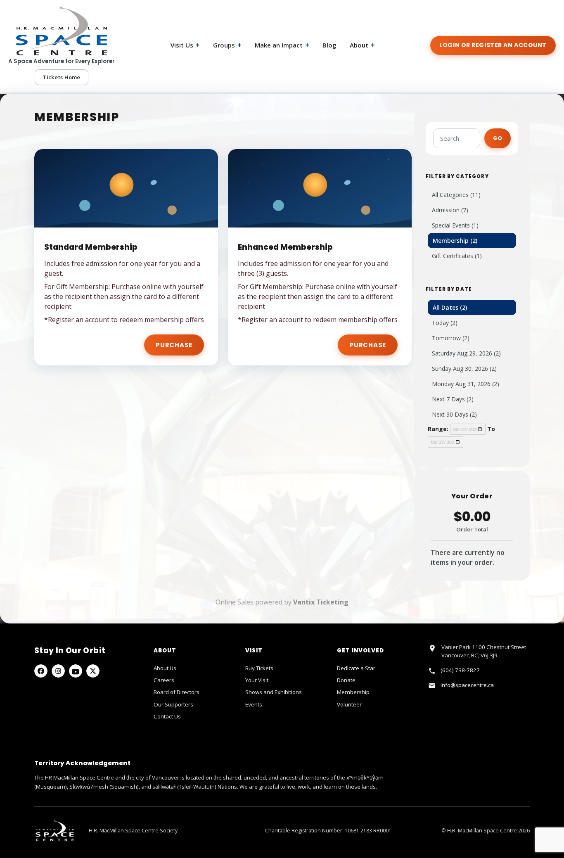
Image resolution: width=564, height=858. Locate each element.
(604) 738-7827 (460, 670)
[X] (93, 671)
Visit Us (185, 45)
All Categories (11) (456, 195)
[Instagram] (58, 671)
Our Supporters (173, 704)
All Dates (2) (450, 307)
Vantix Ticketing (320, 602)
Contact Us (167, 716)
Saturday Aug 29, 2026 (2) (466, 353)
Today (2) (444, 323)
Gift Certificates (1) (457, 256)
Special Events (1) (455, 225)
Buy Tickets (259, 668)
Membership (353, 692)
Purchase (174, 345)
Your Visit (256, 680)
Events (253, 704)
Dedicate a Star (356, 668)
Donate (346, 680)
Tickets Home (61, 77)
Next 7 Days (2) (453, 399)
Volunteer (349, 704)
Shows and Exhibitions (273, 692)
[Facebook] (40, 671)
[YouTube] (75, 671)
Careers (164, 680)
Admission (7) (450, 210)
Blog (329, 45)
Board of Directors (176, 692)
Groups (227, 45)
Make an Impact (282, 45)
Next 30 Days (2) (454, 414)
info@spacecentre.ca (467, 685)
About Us (165, 668)
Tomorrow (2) (450, 338)
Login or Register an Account (493, 45)
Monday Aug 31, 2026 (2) (465, 384)
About (362, 45)
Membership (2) (455, 240)
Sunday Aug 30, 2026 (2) (464, 368)
